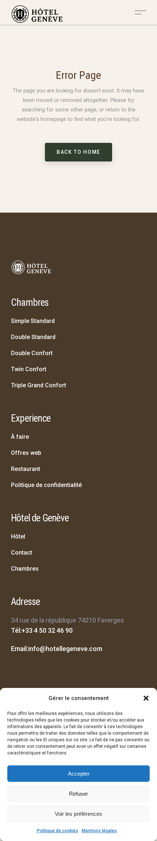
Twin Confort (28, 369)
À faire (20, 436)
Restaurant (25, 468)
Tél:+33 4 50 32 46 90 (42, 630)
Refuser (78, 794)
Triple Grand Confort (38, 385)
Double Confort (32, 353)
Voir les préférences (78, 814)
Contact (21, 552)
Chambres (25, 568)
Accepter (78, 773)
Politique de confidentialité (46, 485)
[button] (146, 698)
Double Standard (33, 337)
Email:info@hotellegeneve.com (56, 648)
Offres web (26, 452)
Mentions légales (99, 830)
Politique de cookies (57, 830)
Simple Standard (33, 320)
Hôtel (18, 536)
